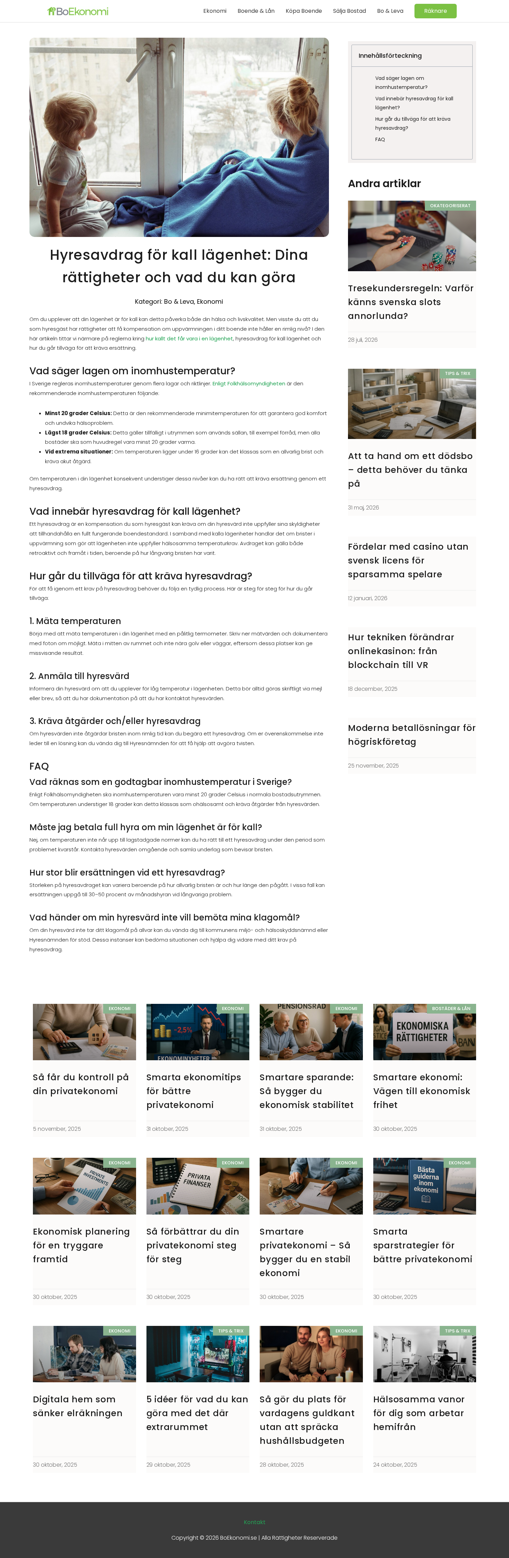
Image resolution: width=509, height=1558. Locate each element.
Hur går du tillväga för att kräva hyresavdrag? (412, 123)
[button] (435, 11)
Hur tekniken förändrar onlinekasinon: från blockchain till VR (401, 651)
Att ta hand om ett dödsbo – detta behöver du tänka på (410, 470)
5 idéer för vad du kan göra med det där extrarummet (197, 1413)
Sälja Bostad (349, 11)
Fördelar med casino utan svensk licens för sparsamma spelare (408, 560)
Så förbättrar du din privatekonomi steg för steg (193, 1245)
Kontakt (255, 1522)
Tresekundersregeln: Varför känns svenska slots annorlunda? (411, 302)
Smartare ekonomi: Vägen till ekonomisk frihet (422, 1091)
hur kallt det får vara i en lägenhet (189, 338)
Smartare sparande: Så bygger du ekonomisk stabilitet (307, 1091)
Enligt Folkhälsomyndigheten (249, 383)
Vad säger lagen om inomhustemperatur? (401, 83)
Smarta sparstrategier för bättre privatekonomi (423, 1245)
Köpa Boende (304, 11)
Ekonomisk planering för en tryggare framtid (81, 1245)
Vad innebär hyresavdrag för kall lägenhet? (414, 103)
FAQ (380, 139)
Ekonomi (214, 11)
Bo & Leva (390, 11)
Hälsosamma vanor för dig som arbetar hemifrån (419, 1413)
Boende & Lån (256, 11)
